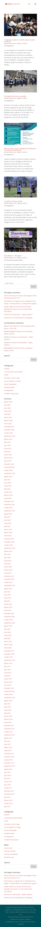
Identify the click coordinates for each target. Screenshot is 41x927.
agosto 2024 (8, 476)
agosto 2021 (8, 589)
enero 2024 (7, 498)
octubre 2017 (8, 732)
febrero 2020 (8, 645)
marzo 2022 (8, 567)
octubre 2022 (8, 545)
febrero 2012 (8, 800)
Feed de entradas (9, 851)
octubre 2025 (8, 433)
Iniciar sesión (8, 848)
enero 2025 (7, 461)
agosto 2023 (8, 514)
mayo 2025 (7, 448)
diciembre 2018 (9, 688)
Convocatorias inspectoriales (13, 260)
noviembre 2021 (9, 579)
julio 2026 (7, 405)
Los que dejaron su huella (12, 381)
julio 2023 (7, 517)
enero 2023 (7, 536)
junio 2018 (7, 707)
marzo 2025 (8, 455)
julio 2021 (7, 592)
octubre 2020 (8, 620)
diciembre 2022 (9, 539)
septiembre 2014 (9, 766)
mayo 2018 (7, 710)
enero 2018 (7, 722)
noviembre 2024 (9, 467)
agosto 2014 (8, 769)
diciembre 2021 (9, 576)
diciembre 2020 (9, 613)
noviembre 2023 (9, 504)
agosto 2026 (8, 402)
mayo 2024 (7, 486)
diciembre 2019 (9, 651)
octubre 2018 (8, 694)
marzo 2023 (8, 529)
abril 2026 (7, 414)
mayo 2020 (7, 635)
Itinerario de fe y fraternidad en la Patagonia (18, 318)
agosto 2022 (8, 551)
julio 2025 (7, 442)
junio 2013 (7, 785)
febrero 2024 (8, 495)
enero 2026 (7, 424)
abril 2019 (7, 676)
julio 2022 (7, 554)
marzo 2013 (8, 788)
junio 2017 (7, 744)
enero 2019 (7, 685)
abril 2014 (7, 778)
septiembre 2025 (9, 436)
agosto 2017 (8, 738)
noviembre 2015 (9, 757)
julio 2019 (7, 666)
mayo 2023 (7, 523)
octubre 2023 (8, 508)
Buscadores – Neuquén (12, 256)
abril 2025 (7, 452)
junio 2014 (7, 775)
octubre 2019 (8, 657)
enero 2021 (7, 610)
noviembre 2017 (9, 729)
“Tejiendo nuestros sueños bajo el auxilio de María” (19, 41)
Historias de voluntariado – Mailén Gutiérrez (18, 315)
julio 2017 (7, 741)
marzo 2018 (8, 716)
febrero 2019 (8, 682)
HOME (6, 375)
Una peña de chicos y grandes (15, 96)
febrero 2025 (8, 458)
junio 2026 (7, 408)
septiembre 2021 (9, 585)
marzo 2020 (8, 641)
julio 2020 (7, 629)
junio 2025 (7, 445)
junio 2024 (7, 483)
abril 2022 (7, 564)
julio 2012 (7, 797)
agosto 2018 (8, 701)
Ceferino (7, 369)
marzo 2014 (8, 782)
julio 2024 (7, 480)
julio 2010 (7, 807)
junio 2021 (7, 595)
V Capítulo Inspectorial (11, 393)
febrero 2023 (8, 532)
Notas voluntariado (10, 384)
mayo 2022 (7, 561)
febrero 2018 (8, 719)
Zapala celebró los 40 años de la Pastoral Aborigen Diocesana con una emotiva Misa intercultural (18, 309)
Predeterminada (9, 387)
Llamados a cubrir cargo (12, 378)
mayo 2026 (7, 411)
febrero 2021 (8, 607)
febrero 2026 (8, 420)
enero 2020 (7, 648)
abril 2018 (7, 713)
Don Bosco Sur (11, 43)
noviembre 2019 (9, 654)
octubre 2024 (8, 470)
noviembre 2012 (9, 794)
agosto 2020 (8, 626)
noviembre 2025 (9, 430)
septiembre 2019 (9, 660)
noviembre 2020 (9, 617)
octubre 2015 (8, 760)
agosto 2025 (8, 439)
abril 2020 (7, 638)
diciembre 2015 (9, 754)
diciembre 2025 (9, 427)
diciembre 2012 (9, 791)
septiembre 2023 (9, 511)
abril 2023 (7, 526)
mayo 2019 (7, 673)
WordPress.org (9, 857)
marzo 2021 (8, 604)
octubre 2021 (8, 582)
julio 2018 (7, 704)
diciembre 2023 (9, 501)
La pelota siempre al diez (13, 201)
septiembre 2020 (9, 623)
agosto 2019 (8, 663)
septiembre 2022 (9, 548)
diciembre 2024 (9, 464)
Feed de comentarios (11, 854)
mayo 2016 (7, 750)
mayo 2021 (7, 598)
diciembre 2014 (9, 763)
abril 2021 (7, 601)
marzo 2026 (8, 417)
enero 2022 (7, 573)
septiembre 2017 (9, 735)
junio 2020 (7, 632)
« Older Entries (8, 283)
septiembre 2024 (9, 473)
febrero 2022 (8, 570)
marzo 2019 (8, 679)
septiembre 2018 (9, 698)
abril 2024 (7, 489)
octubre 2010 (8, 803)
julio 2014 (7, 772)
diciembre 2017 (9, 726)
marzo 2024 (8, 492)
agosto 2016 (8, 747)
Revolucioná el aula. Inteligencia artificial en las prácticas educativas (20, 149)
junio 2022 (7, 557)
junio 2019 (7, 670)
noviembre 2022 (9, 542)
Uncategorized (8, 46)
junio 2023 (7, 520)
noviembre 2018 (9, 691)
